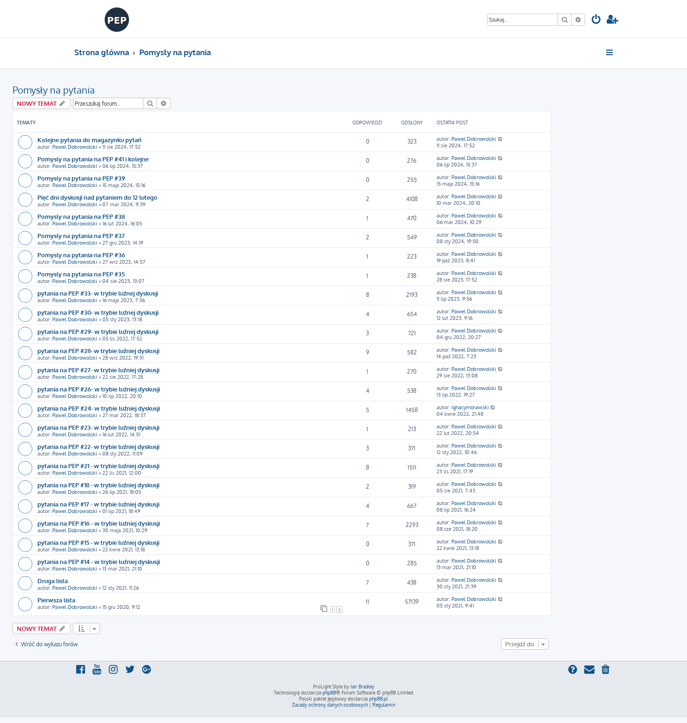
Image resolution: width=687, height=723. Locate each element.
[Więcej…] (610, 52)
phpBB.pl (378, 698)
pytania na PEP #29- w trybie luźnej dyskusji (97, 331)
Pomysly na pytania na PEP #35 (81, 274)
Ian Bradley (362, 686)
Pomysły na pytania (54, 90)
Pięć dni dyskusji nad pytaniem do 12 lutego (97, 197)
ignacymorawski (470, 407)
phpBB (329, 692)
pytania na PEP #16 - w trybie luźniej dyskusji (98, 523)
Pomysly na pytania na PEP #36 (81, 255)
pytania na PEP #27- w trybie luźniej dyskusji (98, 370)
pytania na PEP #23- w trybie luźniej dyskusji (98, 427)
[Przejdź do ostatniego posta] (501, 139)
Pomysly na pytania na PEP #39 (81, 178)
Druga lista (52, 581)
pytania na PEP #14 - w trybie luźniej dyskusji (98, 561)
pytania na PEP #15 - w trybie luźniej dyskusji (98, 542)
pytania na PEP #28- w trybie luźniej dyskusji (98, 350)
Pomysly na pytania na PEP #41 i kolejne (93, 159)
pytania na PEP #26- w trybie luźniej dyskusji (98, 389)
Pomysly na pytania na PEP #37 (81, 235)
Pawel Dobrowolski (74, 147)
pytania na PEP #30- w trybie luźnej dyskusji (97, 312)
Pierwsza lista (56, 600)
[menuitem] (596, 20)
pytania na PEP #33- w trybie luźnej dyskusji (97, 293)
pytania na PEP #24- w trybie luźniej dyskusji (98, 408)
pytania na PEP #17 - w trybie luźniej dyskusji (98, 504)
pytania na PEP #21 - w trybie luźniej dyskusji (98, 466)
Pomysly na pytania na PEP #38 (81, 216)
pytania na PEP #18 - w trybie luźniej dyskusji (98, 485)
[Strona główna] (117, 19)
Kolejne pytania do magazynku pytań (89, 140)
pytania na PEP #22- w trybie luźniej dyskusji (98, 446)
